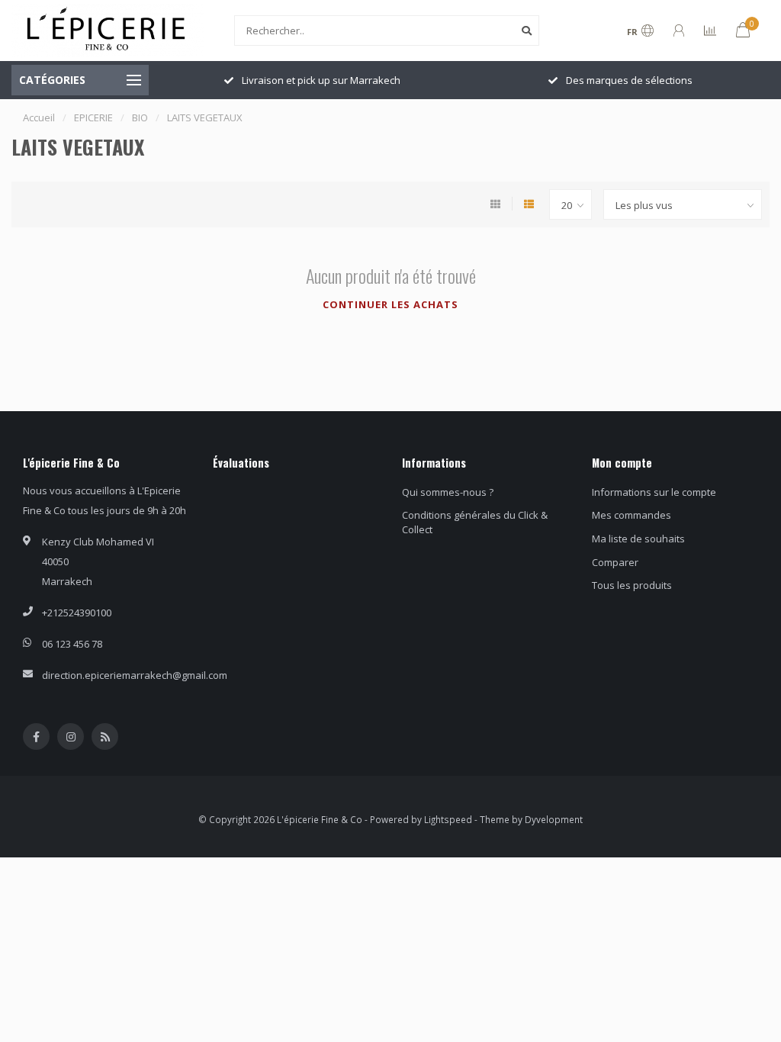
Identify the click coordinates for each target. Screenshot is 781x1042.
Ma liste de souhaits (638, 538)
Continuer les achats (390, 304)
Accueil (39, 117)
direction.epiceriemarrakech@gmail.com (134, 675)
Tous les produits (632, 585)
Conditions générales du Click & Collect (475, 522)
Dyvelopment (554, 819)
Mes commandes (631, 515)
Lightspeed (448, 819)
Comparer (615, 562)
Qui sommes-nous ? (447, 492)
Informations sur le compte (654, 492)
